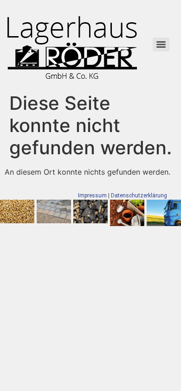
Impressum (92, 195)
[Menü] (161, 44)
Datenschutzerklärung (139, 195)
